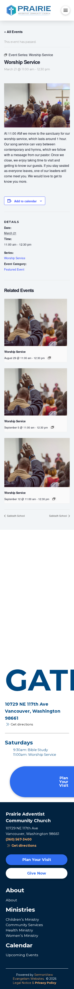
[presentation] (35, 322)
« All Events (13, 31)
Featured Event (14, 269)
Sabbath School (15, 515)
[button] (65, 10)
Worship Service (14, 258)
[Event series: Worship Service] (49, 358)
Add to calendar (25, 201)
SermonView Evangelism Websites (33, 977)
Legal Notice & (34, 983)
